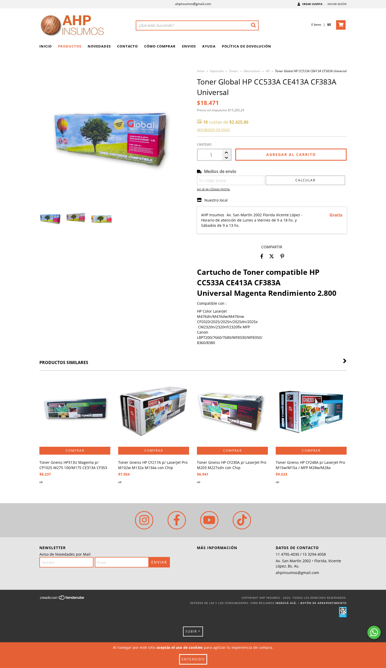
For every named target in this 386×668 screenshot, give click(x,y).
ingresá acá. (286, 603)
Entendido (193, 659)
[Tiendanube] (62, 599)
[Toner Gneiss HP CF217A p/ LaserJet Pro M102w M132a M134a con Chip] (153, 411)
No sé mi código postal (213, 189)
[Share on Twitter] (272, 256)
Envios (189, 46)
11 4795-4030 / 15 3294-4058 (301, 554)
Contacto (127, 46)
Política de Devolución (246, 46)
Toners (233, 71)
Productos (69, 46)
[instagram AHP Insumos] (144, 520)
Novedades (99, 46)
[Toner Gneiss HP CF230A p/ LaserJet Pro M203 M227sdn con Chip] (232, 411)
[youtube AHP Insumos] (209, 520)
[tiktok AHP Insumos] (242, 520)
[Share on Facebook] (262, 256)
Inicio (45, 46)
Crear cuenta (312, 4)
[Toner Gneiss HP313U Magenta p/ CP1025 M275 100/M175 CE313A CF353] (74, 411)
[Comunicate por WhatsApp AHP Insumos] (374, 632)
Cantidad (204, 144)
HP (268, 71)
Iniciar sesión (337, 4)
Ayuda (209, 46)
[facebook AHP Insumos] (177, 520)
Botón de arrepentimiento (323, 603)
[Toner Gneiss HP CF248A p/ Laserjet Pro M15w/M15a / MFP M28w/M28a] (311, 411)
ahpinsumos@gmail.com (193, 4)
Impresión (217, 71)
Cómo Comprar (160, 46)
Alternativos (252, 71)
